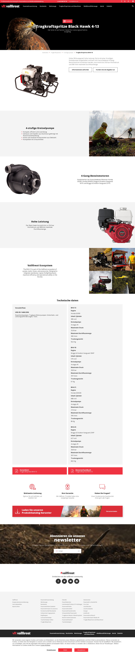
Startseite (45, 52)
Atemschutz (86, 600)
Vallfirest (15, 600)
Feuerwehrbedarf (67, 620)
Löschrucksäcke (88, 608)
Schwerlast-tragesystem (48, 613)
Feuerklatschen (66, 602)
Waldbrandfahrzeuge (90, 6)
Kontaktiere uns (73, 1)
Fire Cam (86, 604)
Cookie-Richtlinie (45, 645)
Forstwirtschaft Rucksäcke (48, 611)
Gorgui (85, 611)
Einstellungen (51, 650)
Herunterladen (111, 511)
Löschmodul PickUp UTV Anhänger (72, 604)
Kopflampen (44, 615)
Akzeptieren (81, 650)
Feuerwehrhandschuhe (69, 611)
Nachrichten (16, 606)
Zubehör (109, 6)
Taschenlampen (66, 622)
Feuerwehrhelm (66, 606)
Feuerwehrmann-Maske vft (91, 617)
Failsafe (64, 600)
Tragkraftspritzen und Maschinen (70, 6)
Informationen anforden (80, 70)
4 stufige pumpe (68, 52)
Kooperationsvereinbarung (20, 602)
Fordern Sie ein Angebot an (105, 70)
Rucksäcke (43, 6)
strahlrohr (86, 613)
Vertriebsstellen (17, 604)
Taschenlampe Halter (47, 620)
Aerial (102, 6)
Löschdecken (87, 606)
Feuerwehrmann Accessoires (49, 608)
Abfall (65, 650)
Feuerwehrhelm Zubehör (48, 606)
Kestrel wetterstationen (69, 617)
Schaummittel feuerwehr (69, 613)
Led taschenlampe (46, 617)
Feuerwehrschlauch (89, 615)
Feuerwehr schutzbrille (90, 602)
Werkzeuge (52, 6)
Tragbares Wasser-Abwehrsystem (72, 615)
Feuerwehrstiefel (67, 608)
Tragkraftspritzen (56, 52)
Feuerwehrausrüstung (30, 6)
